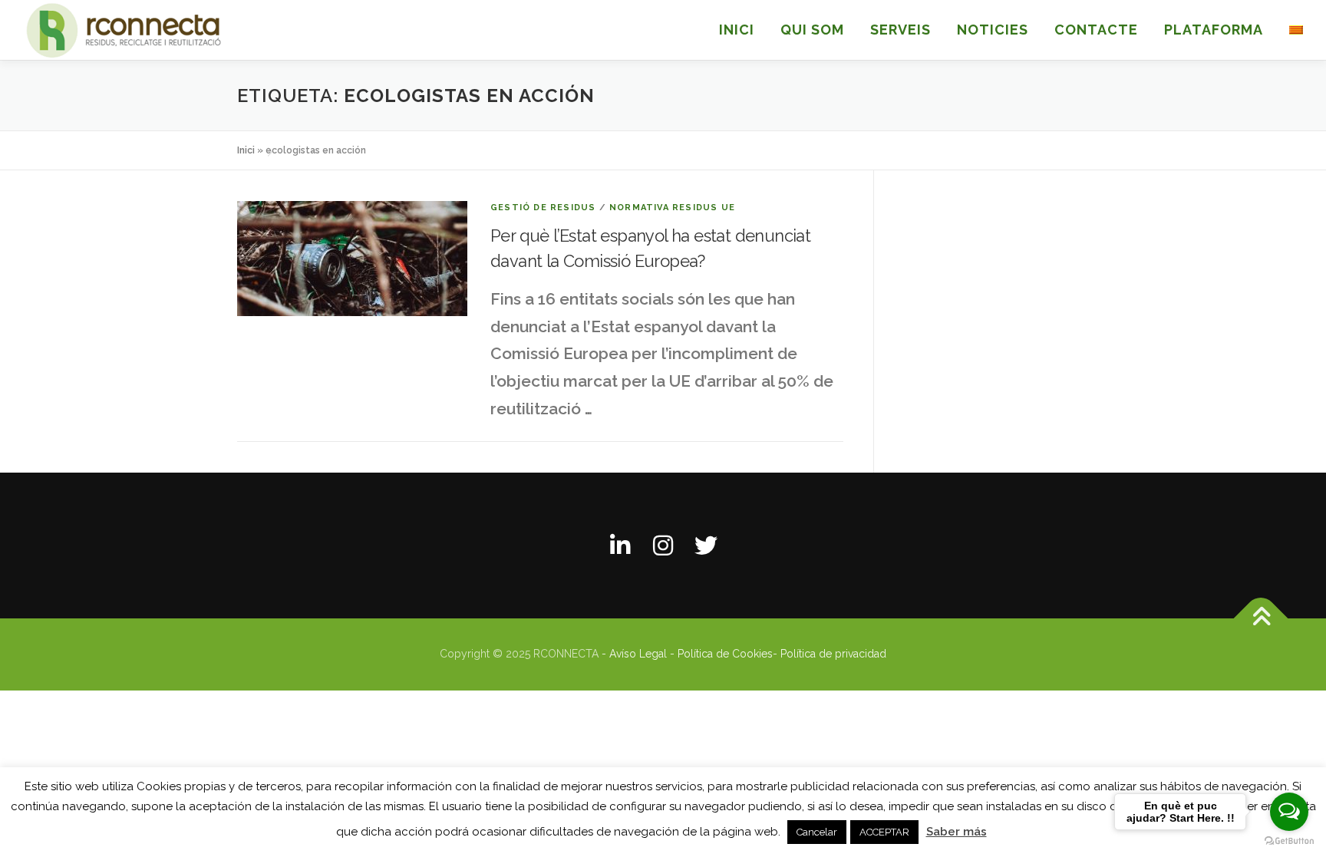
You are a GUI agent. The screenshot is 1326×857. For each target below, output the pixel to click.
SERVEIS (900, 29)
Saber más (956, 832)
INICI (736, 29)
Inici (246, 150)
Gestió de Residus (542, 208)
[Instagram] (663, 545)
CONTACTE (1096, 29)
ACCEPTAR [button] (884, 832)
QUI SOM (812, 29)
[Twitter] (705, 545)
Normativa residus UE (672, 208)
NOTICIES (992, 29)
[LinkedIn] (620, 545)
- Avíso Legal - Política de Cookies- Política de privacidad (744, 654)
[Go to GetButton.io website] (1289, 841)
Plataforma (1213, 29)
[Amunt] (1261, 619)
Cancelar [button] (817, 832)
